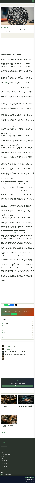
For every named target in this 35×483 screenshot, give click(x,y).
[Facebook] (2, 446)
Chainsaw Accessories (6, 337)
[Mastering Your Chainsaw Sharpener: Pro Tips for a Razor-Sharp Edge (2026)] (9, 404)
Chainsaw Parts (5, 323)
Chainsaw (3, 458)
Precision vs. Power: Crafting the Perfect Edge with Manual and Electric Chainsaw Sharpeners (25, 406)
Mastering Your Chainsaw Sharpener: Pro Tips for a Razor (15, 345)
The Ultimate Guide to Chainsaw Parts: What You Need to (15, 351)
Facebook (12, 305)
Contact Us (18, 385)
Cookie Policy (4, 452)
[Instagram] (4, 446)
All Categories (5, 469)
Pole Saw (4, 325)
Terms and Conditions (6, 454)
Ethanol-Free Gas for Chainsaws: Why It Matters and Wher (15, 357)
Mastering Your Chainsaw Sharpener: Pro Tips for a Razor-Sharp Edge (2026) (9, 406)
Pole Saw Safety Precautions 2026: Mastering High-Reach (15, 354)
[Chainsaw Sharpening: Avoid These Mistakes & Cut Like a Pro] (9, 424)
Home (1, 4)
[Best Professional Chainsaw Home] (2, 1)
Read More (3, 432)
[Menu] (33, 1)
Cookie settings (29, 481)
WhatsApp (6, 305)
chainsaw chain (15, 58)
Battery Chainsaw (6, 330)
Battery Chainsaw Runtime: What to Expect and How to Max (15, 348)
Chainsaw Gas (5, 327)
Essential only (29, 479)
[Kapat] (33, 476)
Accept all (29, 477)
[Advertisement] (17, 46)
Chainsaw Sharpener (6, 4)
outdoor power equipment (16, 56)
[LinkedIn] (6, 446)
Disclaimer (4, 451)
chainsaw (25, 60)
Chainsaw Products (6, 332)
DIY (3, 334)
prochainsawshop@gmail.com (6, 474)
